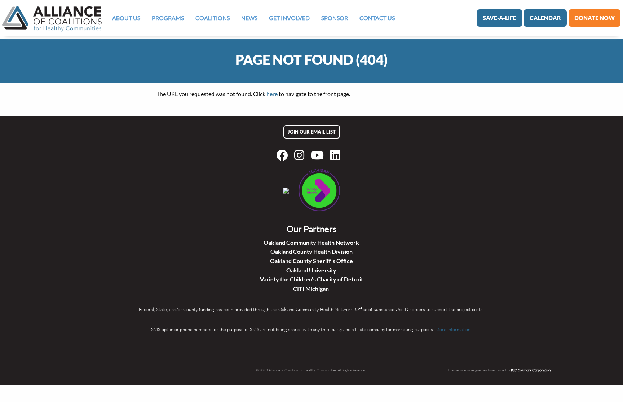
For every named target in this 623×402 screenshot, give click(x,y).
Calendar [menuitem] (545, 17)
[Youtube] (319, 155)
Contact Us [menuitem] (377, 17)
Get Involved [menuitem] (289, 17)
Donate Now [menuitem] (594, 17)
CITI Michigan (311, 288)
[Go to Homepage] (52, 18)
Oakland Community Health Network (311, 242)
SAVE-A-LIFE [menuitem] (499, 17)
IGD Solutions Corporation (531, 370)
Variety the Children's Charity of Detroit (311, 279)
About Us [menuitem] (126, 17)
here (272, 93)
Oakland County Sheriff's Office (311, 260)
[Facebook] (283, 155)
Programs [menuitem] (168, 17)
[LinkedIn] (336, 155)
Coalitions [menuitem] (212, 17)
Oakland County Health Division (311, 251)
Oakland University (311, 270)
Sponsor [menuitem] (334, 17)
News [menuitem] (249, 17)
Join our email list (312, 132)
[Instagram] (300, 155)
